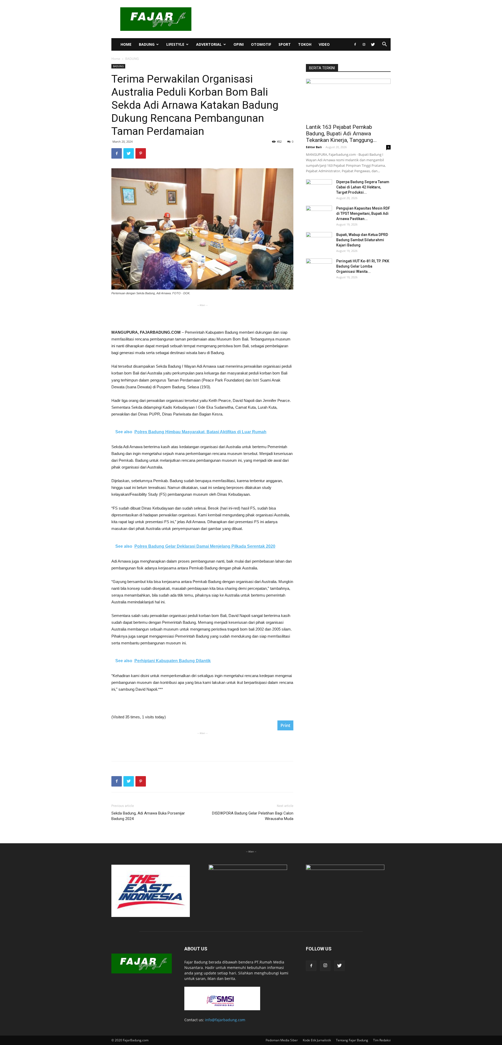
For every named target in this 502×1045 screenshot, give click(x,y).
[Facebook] (355, 44)
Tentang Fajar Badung (352, 1040)
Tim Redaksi (382, 1040)
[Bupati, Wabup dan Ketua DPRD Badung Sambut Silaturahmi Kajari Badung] (319, 241)
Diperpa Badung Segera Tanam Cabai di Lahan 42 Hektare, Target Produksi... (362, 187)
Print (285, 725)
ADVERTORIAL (209, 44)
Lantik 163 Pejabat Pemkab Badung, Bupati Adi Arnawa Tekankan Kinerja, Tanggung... (341, 133)
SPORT (284, 44)
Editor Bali (314, 147)
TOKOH (304, 44)
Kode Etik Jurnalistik (317, 1040)
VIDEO (324, 44)
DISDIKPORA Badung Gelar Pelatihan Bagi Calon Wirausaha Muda (252, 816)
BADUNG (147, 44)
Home (115, 58)
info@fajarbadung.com (225, 1019)
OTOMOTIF (261, 44)
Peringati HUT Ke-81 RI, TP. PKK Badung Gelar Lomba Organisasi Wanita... (362, 266)
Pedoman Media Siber (282, 1040)
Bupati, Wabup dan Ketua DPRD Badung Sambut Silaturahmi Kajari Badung (362, 240)
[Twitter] (373, 44)
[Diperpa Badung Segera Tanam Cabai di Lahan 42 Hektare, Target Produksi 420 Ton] (319, 188)
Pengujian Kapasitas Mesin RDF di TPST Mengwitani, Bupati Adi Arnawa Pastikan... (363, 213)
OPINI (238, 44)
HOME (126, 44)
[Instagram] (364, 44)
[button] (384, 44)
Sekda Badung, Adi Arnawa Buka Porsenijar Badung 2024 (148, 816)
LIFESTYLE (175, 44)
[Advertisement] (202, 316)
